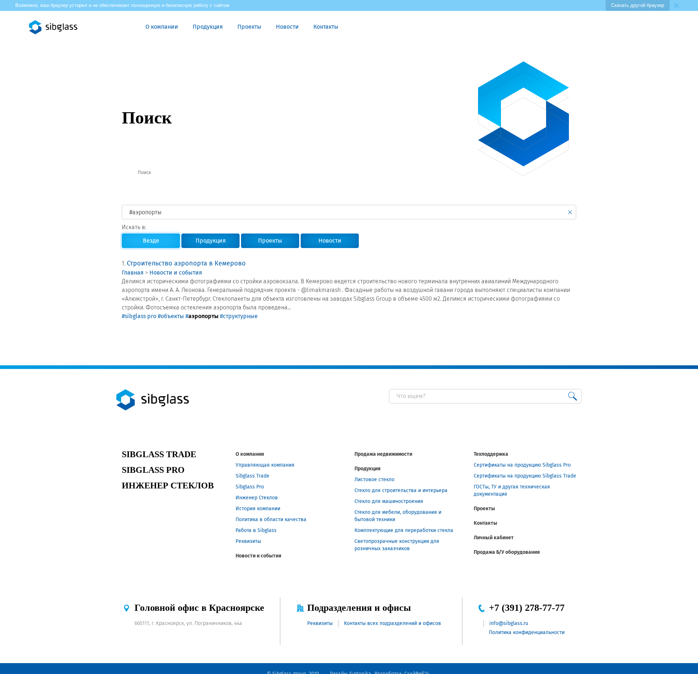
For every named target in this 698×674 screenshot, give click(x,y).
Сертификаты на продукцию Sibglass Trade (525, 476)
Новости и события (175, 272)
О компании (161, 26)
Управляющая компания (265, 465)
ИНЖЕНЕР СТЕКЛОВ (168, 485)
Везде (151, 240)
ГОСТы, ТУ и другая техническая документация (512, 490)
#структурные (239, 316)
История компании (258, 509)
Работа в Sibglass (256, 530)
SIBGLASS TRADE (159, 454)
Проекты (249, 26)
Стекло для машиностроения (388, 501)
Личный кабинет (494, 538)
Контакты (325, 26)
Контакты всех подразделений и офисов (392, 623)
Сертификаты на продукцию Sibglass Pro (522, 465)
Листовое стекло (374, 479)
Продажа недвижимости (383, 454)
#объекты (171, 316)
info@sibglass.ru (508, 623)
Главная (133, 272)
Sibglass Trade (252, 476)
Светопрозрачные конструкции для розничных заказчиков (396, 545)
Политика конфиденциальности (527, 632)
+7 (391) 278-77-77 (527, 607)
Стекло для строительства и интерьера (401, 490)
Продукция (208, 26)
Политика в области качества (271, 519)
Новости (287, 26)
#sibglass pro (139, 316)
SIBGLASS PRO (153, 470)
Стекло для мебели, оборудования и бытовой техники (397, 516)
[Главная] (125, 172)
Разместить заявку (591, 27)
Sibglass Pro (250, 487)
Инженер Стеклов (257, 498)
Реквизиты (248, 541)
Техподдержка (491, 454)
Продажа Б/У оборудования (507, 552)
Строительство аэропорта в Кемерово (186, 263)
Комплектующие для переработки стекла (403, 530)
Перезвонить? (574, 27)
